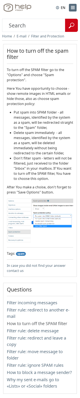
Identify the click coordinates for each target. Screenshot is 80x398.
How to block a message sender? (39, 372)
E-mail (21, 36)
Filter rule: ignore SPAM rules (35, 365)
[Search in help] (71, 25)
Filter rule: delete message (33, 331)
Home (7, 36)
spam (21, 254)
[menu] (73, 7)
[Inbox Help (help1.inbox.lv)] (20, 7)
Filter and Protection (47, 36)
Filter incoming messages (32, 303)
